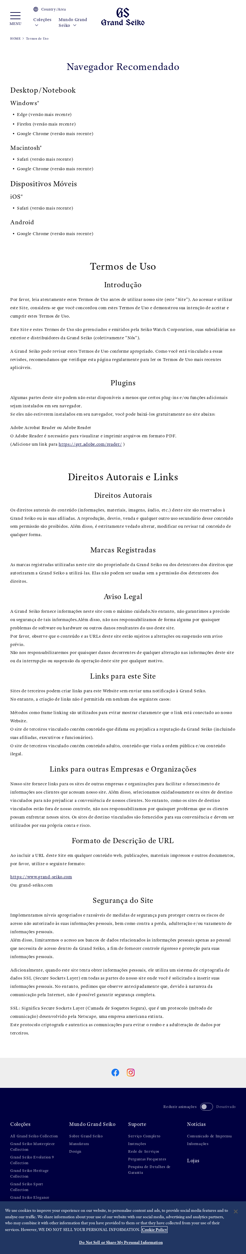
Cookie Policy (154, 1229)
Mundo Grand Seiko (73, 22)
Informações (198, 1144)
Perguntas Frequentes (147, 1159)
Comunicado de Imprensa (209, 1136)
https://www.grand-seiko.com (41, 877)
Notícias (196, 1124)
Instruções (137, 1144)
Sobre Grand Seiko (86, 1136)
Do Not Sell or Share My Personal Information (121, 1242)
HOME (15, 38)
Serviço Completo (144, 1136)
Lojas (193, 1161)
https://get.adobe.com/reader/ (90, 444)
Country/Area (53, 9)
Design (75, 1151)
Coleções (42, 19)
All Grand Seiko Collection (34, 1136)
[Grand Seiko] (122, 16)
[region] (123, 1227)
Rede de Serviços (143, 1151)
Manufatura (79, 1144)
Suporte (137, 1124)
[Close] (236, 1211)
